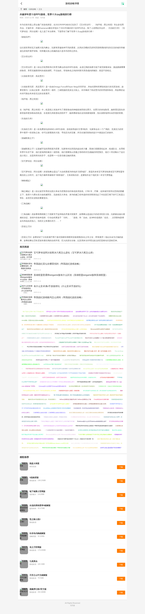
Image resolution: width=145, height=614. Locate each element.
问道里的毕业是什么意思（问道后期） (69, 390)
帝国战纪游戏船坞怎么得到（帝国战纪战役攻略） (59, 297)
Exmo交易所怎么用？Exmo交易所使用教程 (85, 447)
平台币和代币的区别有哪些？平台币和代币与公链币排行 (43, 346)
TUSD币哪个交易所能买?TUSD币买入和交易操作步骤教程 (95, 434)
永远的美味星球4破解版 (39, 505)
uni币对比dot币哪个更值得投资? (52, 364)
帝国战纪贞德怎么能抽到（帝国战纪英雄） (56, 417)
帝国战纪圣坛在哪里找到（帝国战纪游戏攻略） (57, 264)
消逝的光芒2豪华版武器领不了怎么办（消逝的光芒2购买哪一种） (76, 439)
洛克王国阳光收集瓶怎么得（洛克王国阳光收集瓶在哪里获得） (87, 412)
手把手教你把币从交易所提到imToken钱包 (38, 368)
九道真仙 (33, 561)
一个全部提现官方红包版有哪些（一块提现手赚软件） (60, 430)
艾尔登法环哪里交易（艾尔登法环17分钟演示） (82, 386)
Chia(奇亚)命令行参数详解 (101, 399)
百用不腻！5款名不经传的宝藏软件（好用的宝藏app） (61, 355)
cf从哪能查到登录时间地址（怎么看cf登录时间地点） (86, 417)
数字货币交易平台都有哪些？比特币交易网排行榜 (66, 368)
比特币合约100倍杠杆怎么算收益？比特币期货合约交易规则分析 (65, 320)
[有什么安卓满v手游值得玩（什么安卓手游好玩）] (26, 289)
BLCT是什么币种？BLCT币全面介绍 (33, 311)
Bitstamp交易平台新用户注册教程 (100, 329)
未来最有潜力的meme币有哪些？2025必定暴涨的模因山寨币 (57, 382)
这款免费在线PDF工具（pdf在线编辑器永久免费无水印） (92, 311)
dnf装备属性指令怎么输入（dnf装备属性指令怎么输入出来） (90, 404)
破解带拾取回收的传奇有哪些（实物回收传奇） (83, 377)
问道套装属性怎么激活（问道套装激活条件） (39, 338)
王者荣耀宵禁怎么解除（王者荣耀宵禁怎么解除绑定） (55, 316)
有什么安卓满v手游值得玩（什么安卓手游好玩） (58, 286)
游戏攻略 (32, 9)
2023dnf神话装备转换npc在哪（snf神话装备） (74, 329)
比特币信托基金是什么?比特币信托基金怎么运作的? (58, 425)
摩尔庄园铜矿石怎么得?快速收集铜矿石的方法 (105, 346)
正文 (39, 9)
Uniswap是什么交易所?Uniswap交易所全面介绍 (52, 386)
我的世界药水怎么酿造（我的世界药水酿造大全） (67, 351)
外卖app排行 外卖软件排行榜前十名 (92, 360)
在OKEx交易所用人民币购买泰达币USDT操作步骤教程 (93, 430)
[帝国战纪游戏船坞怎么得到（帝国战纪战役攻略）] (26, 300)
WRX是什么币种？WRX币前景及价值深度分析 (59, 311)
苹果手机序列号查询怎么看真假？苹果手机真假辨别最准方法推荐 (94, 425)
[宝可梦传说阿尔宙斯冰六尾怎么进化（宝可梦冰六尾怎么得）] (26, 255)
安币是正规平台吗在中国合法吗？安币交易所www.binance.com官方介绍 (47, 443)
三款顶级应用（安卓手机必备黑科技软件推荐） (86, 408)
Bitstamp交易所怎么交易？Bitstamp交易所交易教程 (61, 434)
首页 (25, 9)
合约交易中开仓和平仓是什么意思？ (60, 404)
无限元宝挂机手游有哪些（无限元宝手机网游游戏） (79, 364)
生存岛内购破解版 (37, 533)
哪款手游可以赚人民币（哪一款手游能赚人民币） (98, 351)
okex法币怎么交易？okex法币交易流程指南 (95, 368)
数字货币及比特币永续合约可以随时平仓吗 (92, 355)
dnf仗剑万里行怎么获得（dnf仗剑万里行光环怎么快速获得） (74, 324)
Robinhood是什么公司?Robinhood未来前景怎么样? (91, 421)
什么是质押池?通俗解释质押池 (71, 360)
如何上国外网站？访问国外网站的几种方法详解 (84, 443)
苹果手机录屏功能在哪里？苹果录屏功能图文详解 (56, 447)
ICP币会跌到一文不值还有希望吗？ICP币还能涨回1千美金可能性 (67, 373)
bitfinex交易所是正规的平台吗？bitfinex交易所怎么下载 (75, 399)
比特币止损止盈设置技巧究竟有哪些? (110, 447)
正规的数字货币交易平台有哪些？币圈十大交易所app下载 (75, 342)
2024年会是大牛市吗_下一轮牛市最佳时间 (48, 360)
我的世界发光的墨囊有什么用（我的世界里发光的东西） (43, 329)
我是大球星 (34, 463)
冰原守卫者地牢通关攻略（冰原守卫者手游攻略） (75, 346)
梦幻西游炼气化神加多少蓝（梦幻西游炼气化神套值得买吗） (100, 390)
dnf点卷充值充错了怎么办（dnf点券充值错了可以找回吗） (89, 316)
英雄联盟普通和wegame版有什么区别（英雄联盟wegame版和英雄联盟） (71, 275)
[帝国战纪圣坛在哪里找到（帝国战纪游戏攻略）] (26, 266)
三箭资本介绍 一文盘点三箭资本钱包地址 (110, 386)
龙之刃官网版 (35, 547)
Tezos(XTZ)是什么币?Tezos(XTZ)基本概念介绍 (68, 338)
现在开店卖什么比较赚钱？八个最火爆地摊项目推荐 (99, 338)
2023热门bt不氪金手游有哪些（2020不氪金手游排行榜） (71, 333)
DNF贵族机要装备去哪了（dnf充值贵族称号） (90, 382)
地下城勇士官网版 (37, 491)
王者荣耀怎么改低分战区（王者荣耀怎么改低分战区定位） (49, 412)
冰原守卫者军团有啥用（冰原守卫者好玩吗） (55, 377)
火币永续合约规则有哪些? (107, 377)
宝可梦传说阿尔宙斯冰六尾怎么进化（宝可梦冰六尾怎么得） (64, 252)
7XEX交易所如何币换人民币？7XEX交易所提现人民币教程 (39, 390)
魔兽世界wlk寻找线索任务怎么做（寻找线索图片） (42, 399)
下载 (121, 467)
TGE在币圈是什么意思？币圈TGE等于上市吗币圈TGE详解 (57, 421)
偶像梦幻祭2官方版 (37, 589)
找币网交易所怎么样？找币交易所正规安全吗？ (99, 320)
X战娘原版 (34, 477)
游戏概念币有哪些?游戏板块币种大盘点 (99, 373)
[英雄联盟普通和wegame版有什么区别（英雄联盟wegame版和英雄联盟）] (26, 278)
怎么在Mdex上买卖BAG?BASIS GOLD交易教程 (57, 408)
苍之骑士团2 (34, 519)
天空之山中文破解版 (38, 575)
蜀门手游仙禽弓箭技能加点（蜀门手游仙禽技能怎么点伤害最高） (72, 395)
